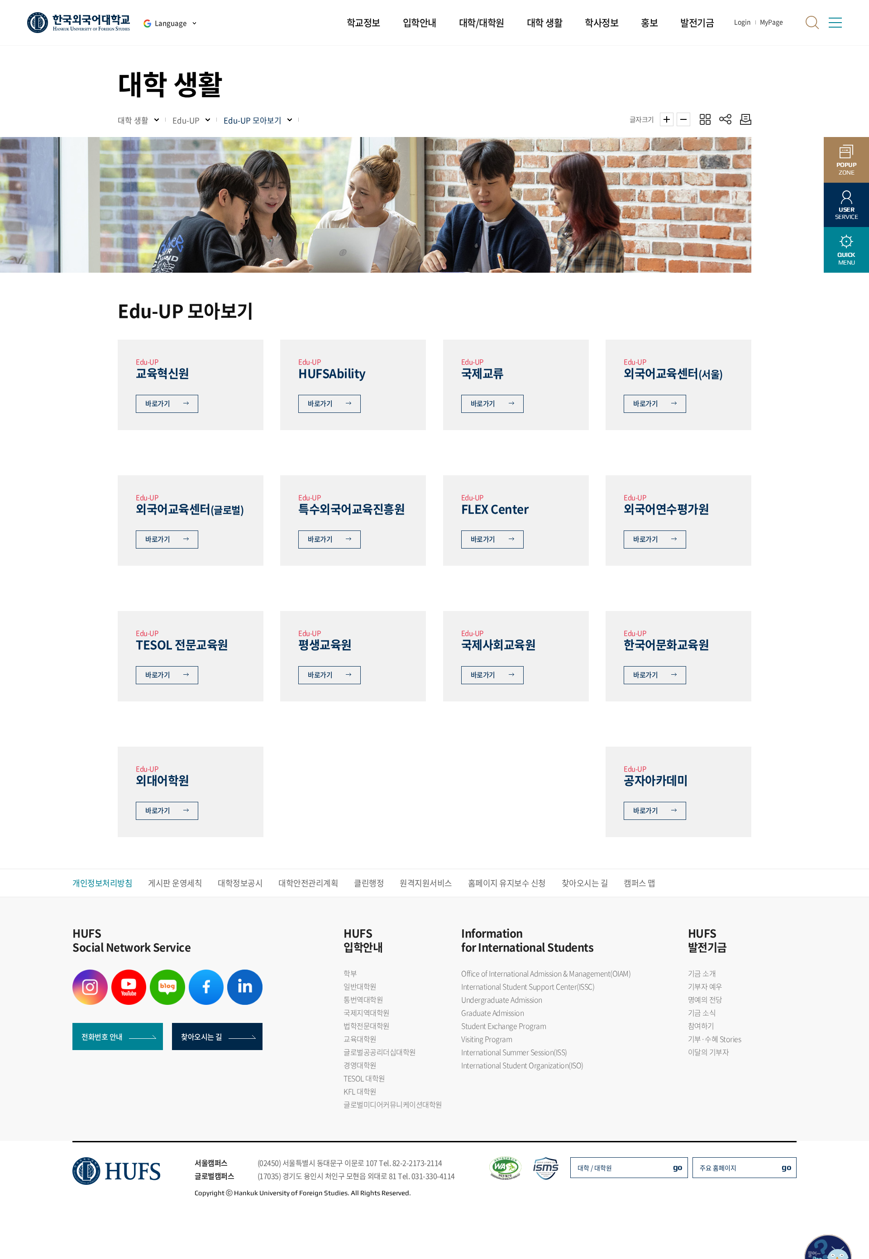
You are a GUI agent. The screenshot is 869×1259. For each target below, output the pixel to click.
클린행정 (369, 883)
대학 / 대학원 (595, 1167)
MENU (846, 258)
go (678, 1167)
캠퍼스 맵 (639, 883)
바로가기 (157, 403)
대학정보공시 (240, 883)
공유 (725, 119)
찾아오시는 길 (585, 883)
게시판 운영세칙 (175, 883)
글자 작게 (683, 119)
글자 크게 (666, 119)
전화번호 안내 (102, 1036)
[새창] (90, 975)
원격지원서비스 (426, 883)
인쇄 (743, 119)
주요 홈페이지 (718, 1167)
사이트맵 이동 (835, 22)
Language (170, 23)
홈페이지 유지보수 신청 (507, 883)
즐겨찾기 (705, 119)
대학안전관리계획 (308, 883)
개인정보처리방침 (102, 883)
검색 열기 (812, 22)
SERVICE (846, 213)
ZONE (846, 168)
